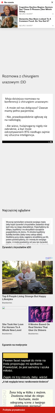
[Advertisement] (27, 42)
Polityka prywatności (14, 409)
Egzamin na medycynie (14, 344)
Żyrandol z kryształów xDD (16, 247)
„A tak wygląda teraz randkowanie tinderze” (25, 381)
